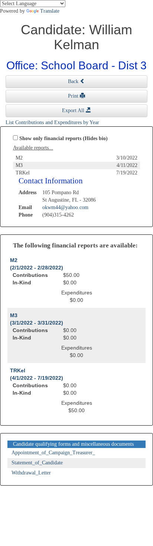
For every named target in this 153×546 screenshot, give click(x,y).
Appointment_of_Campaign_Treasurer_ (53, 452)
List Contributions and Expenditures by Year (52, 122)
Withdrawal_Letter (31, 473)
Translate (49, 11)
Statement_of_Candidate (37, 462)
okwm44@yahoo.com (65, 207)
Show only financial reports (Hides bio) (63, 138)
